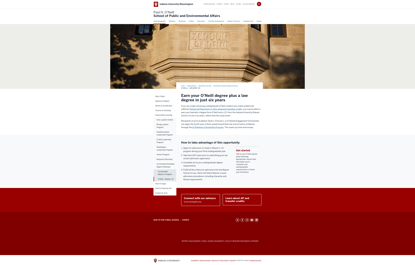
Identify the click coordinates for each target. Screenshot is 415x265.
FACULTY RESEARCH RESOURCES (237, 241)
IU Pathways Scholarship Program (208, 127)
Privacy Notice (223, 260)
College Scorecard (205, 260)
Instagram (247, 220)
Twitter (237, 220)
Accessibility (194, 260)
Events (185, 220)
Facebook (242, 220)
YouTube (252, 220)
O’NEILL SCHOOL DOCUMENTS (213, 241)
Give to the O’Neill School (166, 220)
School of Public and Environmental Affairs (186, 14)
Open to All (215, 260)
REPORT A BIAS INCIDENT (191, 241)
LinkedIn (257, 220)
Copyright (232, 260)
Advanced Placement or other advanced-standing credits (216, 109)
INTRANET (255, 241)
